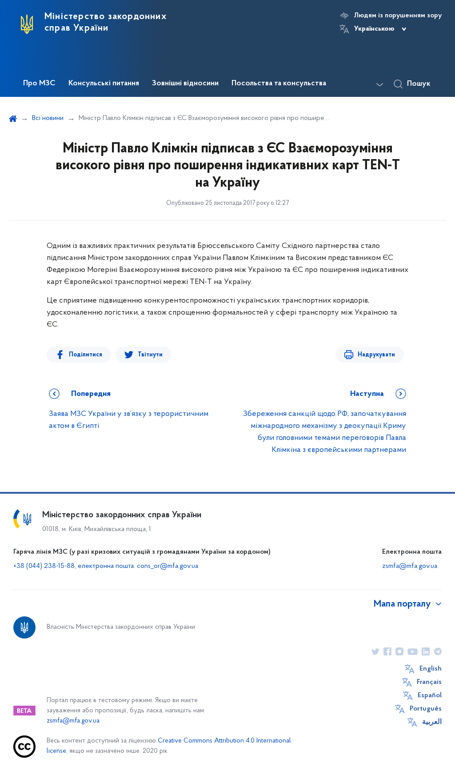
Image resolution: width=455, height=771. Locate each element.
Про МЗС (39, 84)
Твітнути (150, 355)
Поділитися (85, 355)
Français (429, 682)
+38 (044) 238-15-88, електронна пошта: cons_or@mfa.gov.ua (105, 566)
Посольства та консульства (278, 84)
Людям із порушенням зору (398, 15)
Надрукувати (376, 355)
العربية (432, 722)
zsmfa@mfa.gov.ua (409, 566)
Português (426, 708)
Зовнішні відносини (185, 84)
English (430, 668)
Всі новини (48, 118)
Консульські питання (103, 84)
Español (430, 695)
